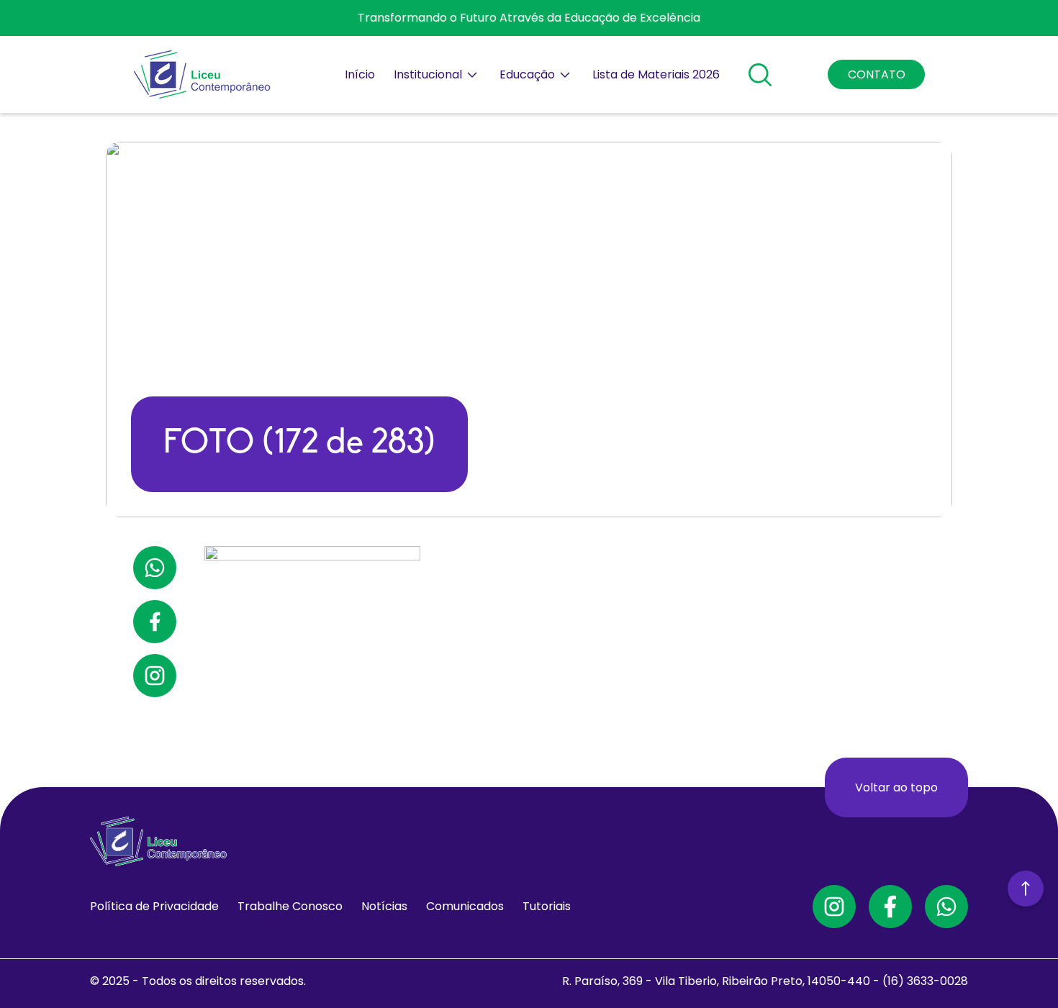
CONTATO (876, 74)
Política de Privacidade (154, 906)
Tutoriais (547, 906)
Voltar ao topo (896, 787)
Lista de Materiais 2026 (656, 74)
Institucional (428, 74)
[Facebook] (890, 906)
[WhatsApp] (946, 906)
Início (360, 74)
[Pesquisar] (760, 74)
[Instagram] (834, 906)
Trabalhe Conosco (290, 906)
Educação (527, 74)
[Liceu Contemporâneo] (202, 74)
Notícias (384, 906)
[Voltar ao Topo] (1026, 889)
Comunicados (465, 906)
